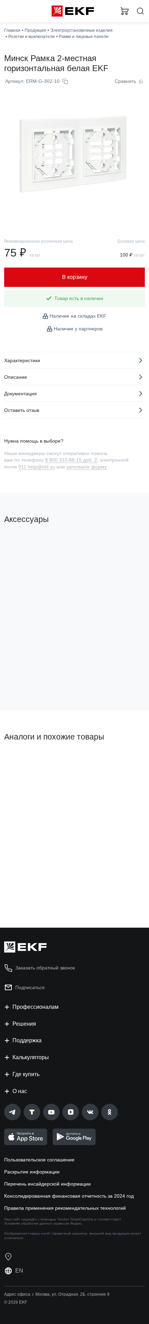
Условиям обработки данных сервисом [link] (36, 1223)
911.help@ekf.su (36, 467)
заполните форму (86, 467)
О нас (19, 1091)
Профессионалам (35, 1007)
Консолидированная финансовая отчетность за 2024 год (69, 1196)
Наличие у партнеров (78, 328)
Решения (24, 1024)
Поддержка (27, 1040)
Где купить (26, 1074)
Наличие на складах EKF (78, 316)
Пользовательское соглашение (39, 1159)
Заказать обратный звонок (45, 967)
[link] (12, 1112)
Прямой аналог (24, 760)
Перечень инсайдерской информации (47, 1184)
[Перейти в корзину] (124, 11)
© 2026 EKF (15, 1302)
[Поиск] (140, 11)
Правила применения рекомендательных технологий (65, 1208)
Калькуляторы (30, 1057)
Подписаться (30, 987)
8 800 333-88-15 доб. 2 (71, 460)
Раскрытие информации (32, 1172)
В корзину (31, 677)
